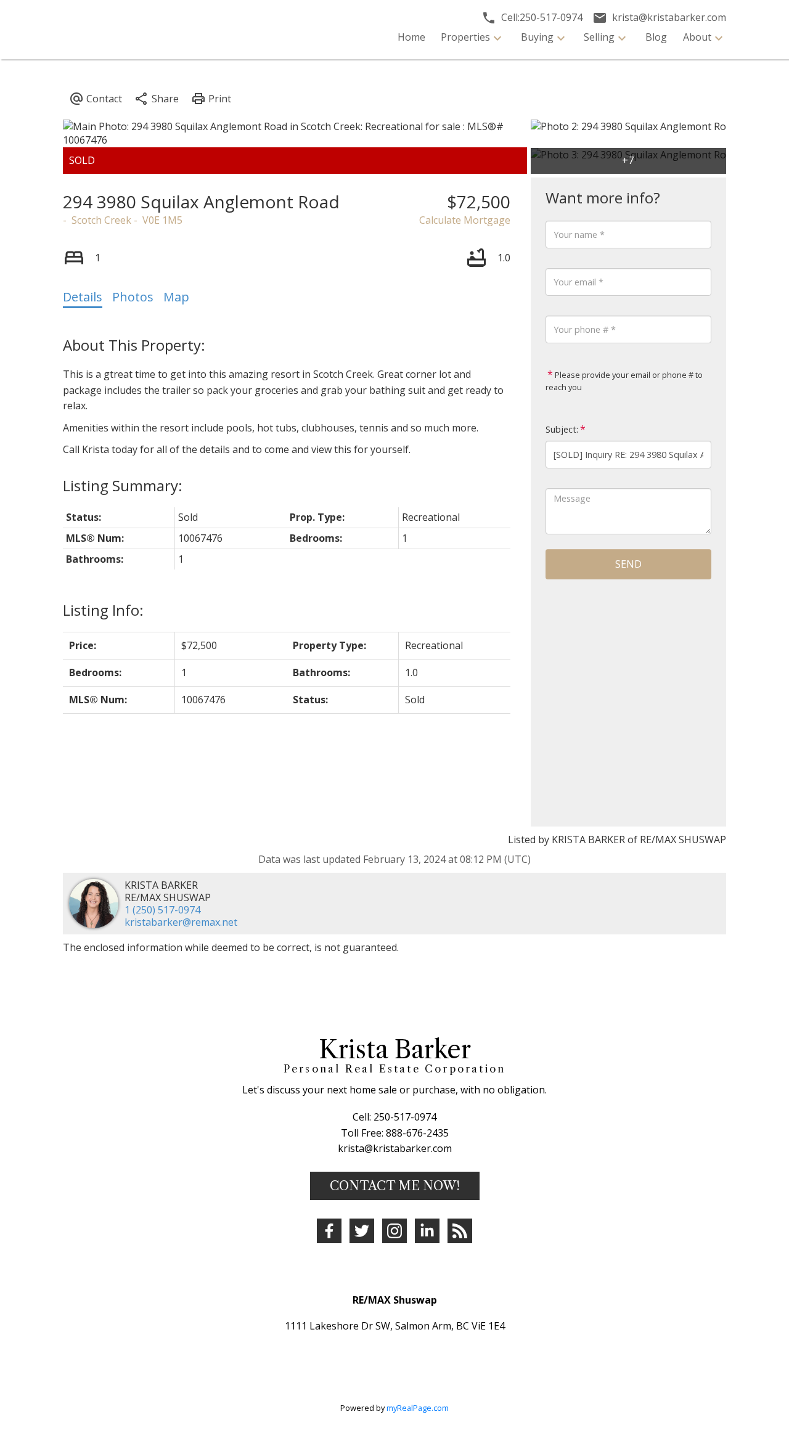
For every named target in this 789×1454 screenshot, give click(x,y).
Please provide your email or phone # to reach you (624, 381)
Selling (599, 37)
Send (628, 564)
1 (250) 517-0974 (162, 910)
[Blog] (460, 1231)
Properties (465, 37)
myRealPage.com (417, 1407)
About (697, 37)
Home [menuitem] (411, 37)
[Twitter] (362, 1231)
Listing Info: (103, 610)
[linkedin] (427, 1231)
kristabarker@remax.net (181, 922)
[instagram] (394, 1231)
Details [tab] (82, 296)
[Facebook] (329, 1231)
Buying (537, 37)
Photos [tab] (132, 296)
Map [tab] (176, 296)
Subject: (562, 429)
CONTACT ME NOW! (395, 1185)
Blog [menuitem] (656, 37)
